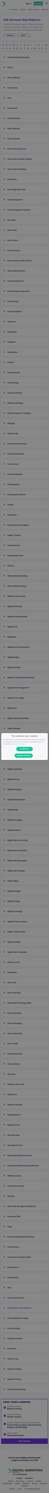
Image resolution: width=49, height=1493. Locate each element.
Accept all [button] (24, 749)
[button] (24, 755)
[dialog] (24, 746)
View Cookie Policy (18, 744)
